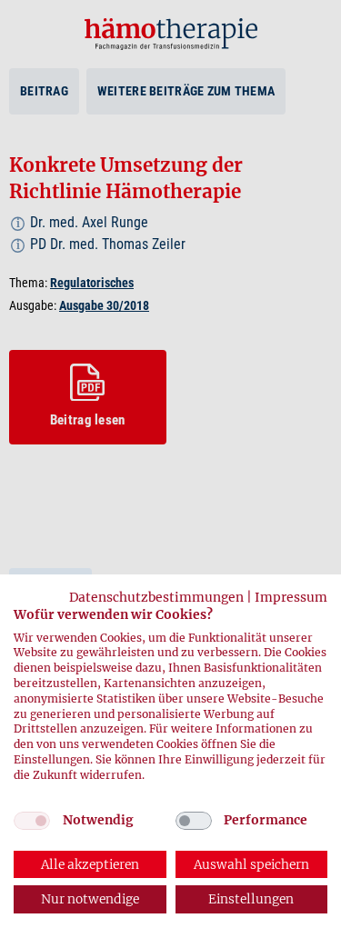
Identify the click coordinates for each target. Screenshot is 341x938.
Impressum (291, 597)
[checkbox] (32, 821)
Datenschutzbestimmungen (156, 597)
